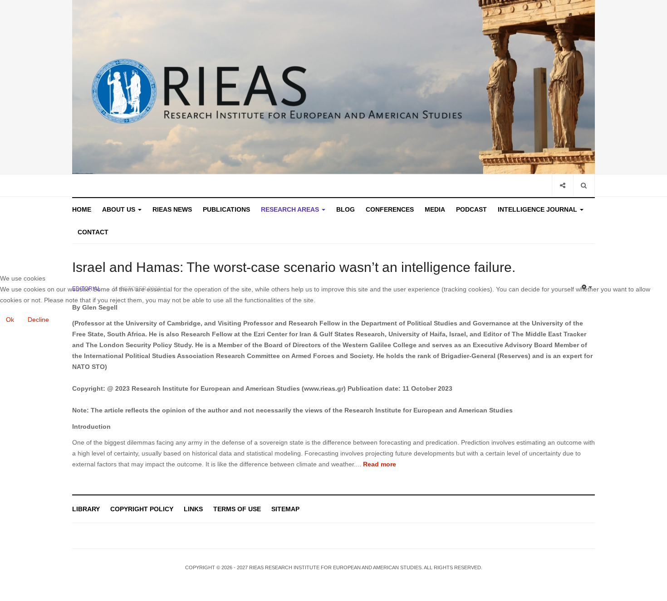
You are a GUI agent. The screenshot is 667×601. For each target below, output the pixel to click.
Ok (10, 319)
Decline (38, 319)
